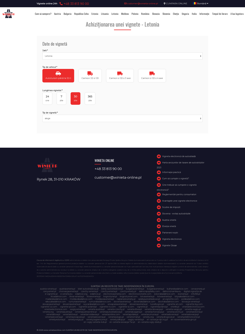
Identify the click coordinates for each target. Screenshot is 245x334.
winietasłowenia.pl (96, 317)
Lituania (105, 13)
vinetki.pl (175, 306)
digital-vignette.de (193, 291)
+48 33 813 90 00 (76, 4)
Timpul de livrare (220, 13)
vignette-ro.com (108, 306)
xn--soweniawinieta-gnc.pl (183, 319)
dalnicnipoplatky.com (149, 291)
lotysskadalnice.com (184, 296)
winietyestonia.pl (57, 319)
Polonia (135, 13)
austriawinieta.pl (67, 289)
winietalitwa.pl (53, 314)
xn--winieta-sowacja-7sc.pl (122, 322)
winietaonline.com (111, 314)
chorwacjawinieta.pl (68, 291)
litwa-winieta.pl (76, 296)
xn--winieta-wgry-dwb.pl (149, 322)
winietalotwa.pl (70, 314)
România (145, 13)
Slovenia (166, 13)
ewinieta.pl (183, 294)
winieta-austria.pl (96, 309)
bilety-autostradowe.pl (112, 289)
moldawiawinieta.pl (104, 299)
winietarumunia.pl (150, 314)
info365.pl (195, 294)
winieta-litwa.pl (134, 309)
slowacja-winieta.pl (191, 301)
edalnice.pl (95, 294)
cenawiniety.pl (198, 289)
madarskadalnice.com (56, 299)
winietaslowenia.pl (54, 317)
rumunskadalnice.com (100, 301)
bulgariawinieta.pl (155, 289)
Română (202, 3)
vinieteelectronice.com (55, 309)
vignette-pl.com (68, 306)
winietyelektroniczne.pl (188, 317)
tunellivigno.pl (157, 304)
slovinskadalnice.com (168, 301)
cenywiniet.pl (49, 291)
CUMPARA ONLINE (176, 3)
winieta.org (48, 312)
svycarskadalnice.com (94, 304)
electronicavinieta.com (114, 294)
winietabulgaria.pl (133, 312)
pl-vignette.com (171, 299)
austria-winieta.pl (48, 289)
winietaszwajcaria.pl (75, 317)
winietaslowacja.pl (190, 314)
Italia (194, 13)
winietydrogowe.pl (166, 317)
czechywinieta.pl (109, 291)
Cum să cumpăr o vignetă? (175, 178)
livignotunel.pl (110, 296)
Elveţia (176, 13)
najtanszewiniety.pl (126, 299)
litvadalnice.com (59, 296)
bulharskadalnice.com (177, 289)
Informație (204, 13)
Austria (57, 13)
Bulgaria (67, 13)
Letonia (114, 13)
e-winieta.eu (66, 294)
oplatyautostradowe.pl (149, 299)
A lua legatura (237, 13)
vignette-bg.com (194, 304)
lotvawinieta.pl (147, 296)
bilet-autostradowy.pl (88, 289)
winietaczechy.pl (175, 312)
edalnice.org (81, 294)
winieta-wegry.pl (174, 309)
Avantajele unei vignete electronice (179, 201)
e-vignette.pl (51, 294)
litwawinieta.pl (94, 296)
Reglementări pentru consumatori (179, 194)
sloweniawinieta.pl (72, 304)
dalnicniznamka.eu (172, 291)
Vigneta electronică (171, 239)
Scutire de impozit (171, 207)
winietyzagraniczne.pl (96, 319)
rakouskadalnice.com (55, 301)
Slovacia (156, 13)
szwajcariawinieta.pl (117, 304)
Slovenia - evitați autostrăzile (176, 213)
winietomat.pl (133, 317)
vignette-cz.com (49, 306)
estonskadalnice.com (164, 294)
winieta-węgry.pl (193, 309)
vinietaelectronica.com (193, 306)
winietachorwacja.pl (154, 312)
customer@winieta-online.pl (142, 3)
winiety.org (148, 317)
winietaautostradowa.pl (111, 312)
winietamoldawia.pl (89, 314)
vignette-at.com (175, 304)
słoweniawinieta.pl (138, 304)
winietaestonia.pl (194, 312)
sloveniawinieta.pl (122, 301)
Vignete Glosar (169, 245)
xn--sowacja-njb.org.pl (157, 319)
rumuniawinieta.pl (77, 301)
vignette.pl (142, 306)
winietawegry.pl (116, 317)
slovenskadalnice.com (144, 301)
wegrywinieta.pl (77, 309)
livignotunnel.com (129, 296)
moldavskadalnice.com (81, 299)
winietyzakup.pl (117, 319)
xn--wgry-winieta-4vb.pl (95, 322)
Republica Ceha (81, 13)
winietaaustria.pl (64, 312)
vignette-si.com (126, 306)
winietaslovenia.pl (170, 314)
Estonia (94, 13)
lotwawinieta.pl (164, 296)
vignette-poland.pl (88, 306)
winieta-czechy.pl (115, 309)
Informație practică (171, 172)
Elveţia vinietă (169, 226)
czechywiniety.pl (128, 291)
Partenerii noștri (170, 232)
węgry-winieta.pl (136, 319)
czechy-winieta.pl (89, 291)
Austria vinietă (169, 220)
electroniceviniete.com (140, 294)
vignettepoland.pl (159, 306)
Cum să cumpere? (43, 13)
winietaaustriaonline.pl (86, 312)
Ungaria (185, 13)
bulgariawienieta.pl (135, 289)
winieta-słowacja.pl (154, 309)
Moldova (125, 13)
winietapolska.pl (130, 314)
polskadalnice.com (190, 299)
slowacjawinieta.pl (51, 304)
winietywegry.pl (75, 319)
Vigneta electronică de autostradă (179, 156)
